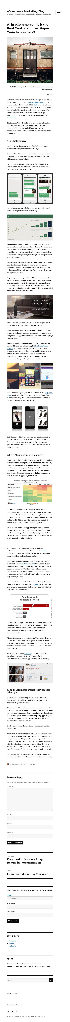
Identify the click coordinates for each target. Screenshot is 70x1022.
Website (10, 832)
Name (9, 814)
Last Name (11, 912)
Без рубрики (31, 764)
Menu (59, 12)
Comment (10, 786)
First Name (11, 903)
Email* (9, 895)
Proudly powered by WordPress (35, 1016)
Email (9, 823)
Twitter (11, 943)
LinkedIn (12, 946)
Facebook (12, 941)
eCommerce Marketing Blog (25, 11)
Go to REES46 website (15, 1005)
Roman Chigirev (14, 764)
